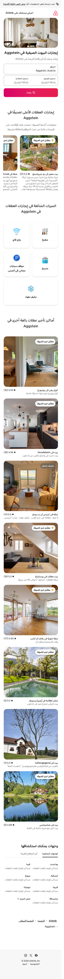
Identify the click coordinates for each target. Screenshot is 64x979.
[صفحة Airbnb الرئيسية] (55, 13)
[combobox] (30, 71)
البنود (24, 964)
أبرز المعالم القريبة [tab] (29, 853)
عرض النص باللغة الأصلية (14, 4)
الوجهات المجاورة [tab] (50, 853)
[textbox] (44, 82)
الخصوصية (35, 964)
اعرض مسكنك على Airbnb (19, 12)
